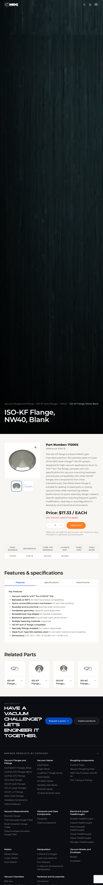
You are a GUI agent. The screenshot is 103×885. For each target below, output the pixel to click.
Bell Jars (8, 881)
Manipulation (44, 849)
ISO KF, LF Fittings (13, 792)
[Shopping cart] (90, 4)
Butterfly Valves (45, 789)
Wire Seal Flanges (13, 780)
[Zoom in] (35, 447)
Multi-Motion (10, 862)
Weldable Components (15, 800)
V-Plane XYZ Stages (47, 854)
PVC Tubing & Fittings (81, 780)
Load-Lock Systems (46, 858)
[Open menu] (96, 4)
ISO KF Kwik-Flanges (47, 403)
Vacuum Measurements (16, 811)
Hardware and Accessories (50, 876)
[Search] (84, 4)
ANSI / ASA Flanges (14, 796)
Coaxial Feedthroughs (81, 822)
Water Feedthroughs (80, 838)
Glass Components (46, 822)
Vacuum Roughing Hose (82, 769)
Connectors (43, 881)
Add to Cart (76, 525)
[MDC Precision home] (11, 4)
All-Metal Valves (45, 781)
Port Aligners (43, 862)
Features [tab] (20, 582)
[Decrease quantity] (49, 525)
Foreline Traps (77, 765)
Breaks (73, 857)
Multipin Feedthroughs (81, 818)
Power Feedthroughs (80, 834)
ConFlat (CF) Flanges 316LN (18, 772)
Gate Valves (43, 765)
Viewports (42, 818)
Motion (8, 849)
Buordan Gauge (12, 816)
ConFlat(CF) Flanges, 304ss (17, 768)
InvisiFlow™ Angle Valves (49, 773)
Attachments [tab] (83, 582)
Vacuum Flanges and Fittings (19, 403)
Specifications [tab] (51, 582)
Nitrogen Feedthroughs (82, 842)
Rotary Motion (11, 854)
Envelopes (75, 861)
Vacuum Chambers (14, 876)
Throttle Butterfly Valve (48, 793)
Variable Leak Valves (47, 785)
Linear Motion (11, 858)
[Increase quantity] (61, 525)
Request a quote (57, 721)
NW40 (63, 403)
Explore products (86, 721)
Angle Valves (43, 769)
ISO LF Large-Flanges (15, 788)
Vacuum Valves (45, 760)
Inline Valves (43, 777)
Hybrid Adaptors (12, 804)
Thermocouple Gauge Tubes (18, 820)
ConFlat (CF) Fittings (14, 776)
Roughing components (82, 760)
